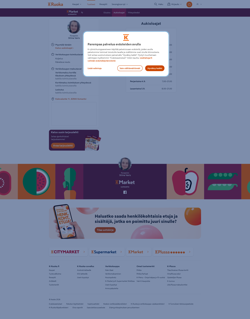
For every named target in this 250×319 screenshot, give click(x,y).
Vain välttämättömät (130, 68)
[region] (126, 54)
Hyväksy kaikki (155, 68)
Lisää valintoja (95, 68)
